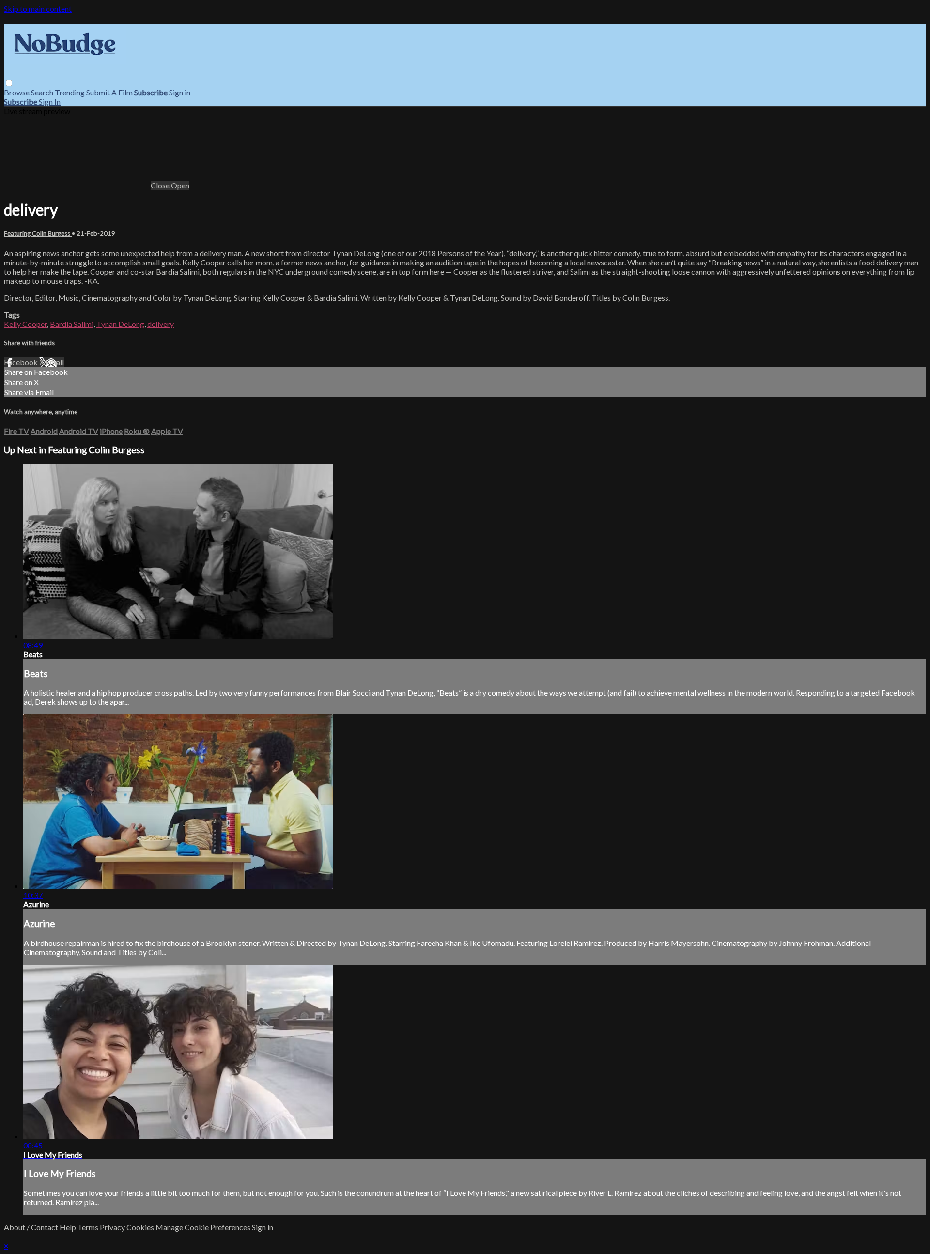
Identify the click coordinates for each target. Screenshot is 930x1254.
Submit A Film (109, 92)
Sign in (179, 92)
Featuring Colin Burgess (38, 233)
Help (69, 1227)
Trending (70, 92)
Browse (17, 92)
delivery (160, 323)
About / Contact (31, 1227)
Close (161, 185)
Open (180, 185)
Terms (89, 1227)
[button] (9, 83)
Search (43, 92)
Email (55, 362)
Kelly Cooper (25, 323)
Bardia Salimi (71, 323)
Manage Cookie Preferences (203, 1227)
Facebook (21, 362)
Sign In (50, 101)
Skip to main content (38, 8)
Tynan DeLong (120, 323)
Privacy (113, 1227)
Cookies (140, 1227)
